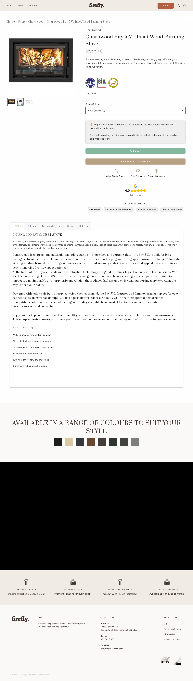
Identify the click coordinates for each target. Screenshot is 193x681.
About (21, 5)
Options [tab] (31, 226)
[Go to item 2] (20, 102)
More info (90, 93)
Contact (166, 5)
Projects (33, 5)
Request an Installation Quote (135, 161)
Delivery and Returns (172, 629)
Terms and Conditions (172, 639)
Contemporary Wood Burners (119, 209)
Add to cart (135, 151)
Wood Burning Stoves (171, 209)
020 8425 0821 (107, 639)
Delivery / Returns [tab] (77, 226)
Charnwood (36, 22)
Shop (21, 22)
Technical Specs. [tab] (51, 226)
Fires (9, 5)
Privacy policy (169, 634)
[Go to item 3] (29, 102)
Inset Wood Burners (147, 209)
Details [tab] (17, 226)
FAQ (165, 624)
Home (11, 22)
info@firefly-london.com (111, 648)
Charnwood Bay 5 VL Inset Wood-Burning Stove (78, 22)
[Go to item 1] (11, 102)
